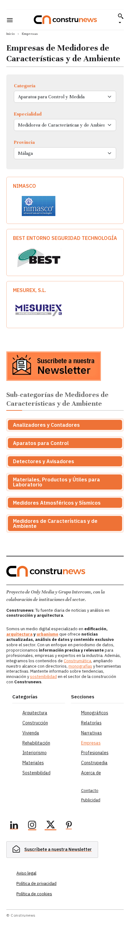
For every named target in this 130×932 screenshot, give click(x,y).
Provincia (24, 142)
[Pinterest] (68, 825)
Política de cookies (34, 894)
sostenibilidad (43, 676)
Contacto (89, 790)
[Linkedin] (13, 825)
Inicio (10, 34)
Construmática (77, 661)
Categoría (24, 86)
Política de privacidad (36, 883)
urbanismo (47, 634)
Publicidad (90, 800)
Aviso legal (26, 873)
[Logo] (65, 19)
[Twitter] (50, 825)
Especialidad (28, 114)
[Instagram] (32, 825)
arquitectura (19, 634)
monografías (80, 666)
